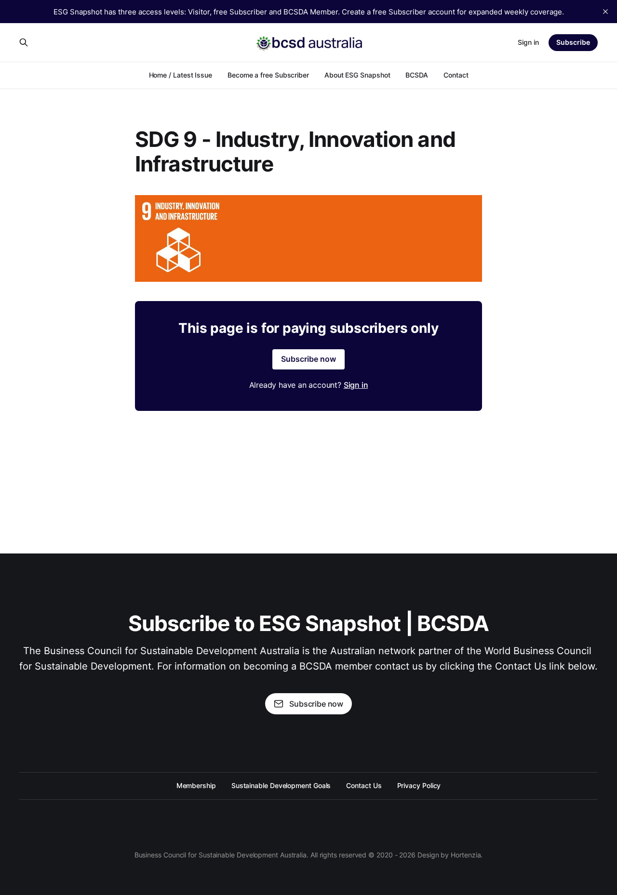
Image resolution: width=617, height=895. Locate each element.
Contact (455, 75)
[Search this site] (23, 42)
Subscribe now (308, 359)
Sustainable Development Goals (281, 785)
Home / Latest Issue (180, 75)
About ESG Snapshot (357, 75)
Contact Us (363, 785)
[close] (605, 11)
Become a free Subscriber (268, 75)
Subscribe (573, 42)
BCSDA (416, 75)
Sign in (528, 42)
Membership (196, 785)
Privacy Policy (419, 785)
